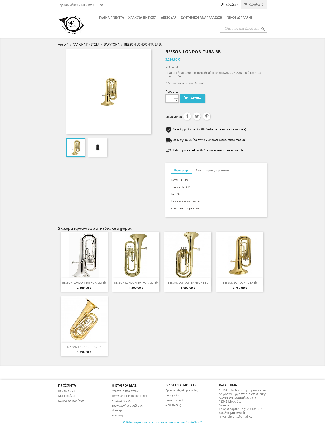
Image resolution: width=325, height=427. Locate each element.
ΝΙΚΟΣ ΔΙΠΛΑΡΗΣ (239, 17)
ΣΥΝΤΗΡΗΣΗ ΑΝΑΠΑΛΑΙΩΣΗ (201, 17)
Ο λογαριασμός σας (180, 385)
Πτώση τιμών (66, 391)
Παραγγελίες (173, 395)
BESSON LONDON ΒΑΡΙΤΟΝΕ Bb (188, 282)
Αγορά (192, 98)
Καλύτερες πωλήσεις (71, 400)
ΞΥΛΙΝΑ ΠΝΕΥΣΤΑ (111, 17)
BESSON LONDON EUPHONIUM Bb (84, 282)
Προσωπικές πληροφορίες (181, 390)
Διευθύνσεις (173, 405)
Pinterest (206, 116)
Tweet (197, 116)
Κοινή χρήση (187, 116)
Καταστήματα (120, 415)
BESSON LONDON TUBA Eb (240, 282)
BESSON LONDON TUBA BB (84, 347)
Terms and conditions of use (130, 395)
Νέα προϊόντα (67, 395)
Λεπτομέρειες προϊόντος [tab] (213, 170)
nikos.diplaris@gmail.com (237, 416)
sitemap (117, 410)
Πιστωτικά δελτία (176, 400)
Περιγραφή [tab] (182, 170)
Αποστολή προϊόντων (125, 391)
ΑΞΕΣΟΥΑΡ (168, 17)
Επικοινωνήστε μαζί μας (127, 405)
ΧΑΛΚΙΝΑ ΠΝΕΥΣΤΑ (142, 17)
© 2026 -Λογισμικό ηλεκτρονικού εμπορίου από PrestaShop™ (163, 422)
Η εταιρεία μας (121, 400)
